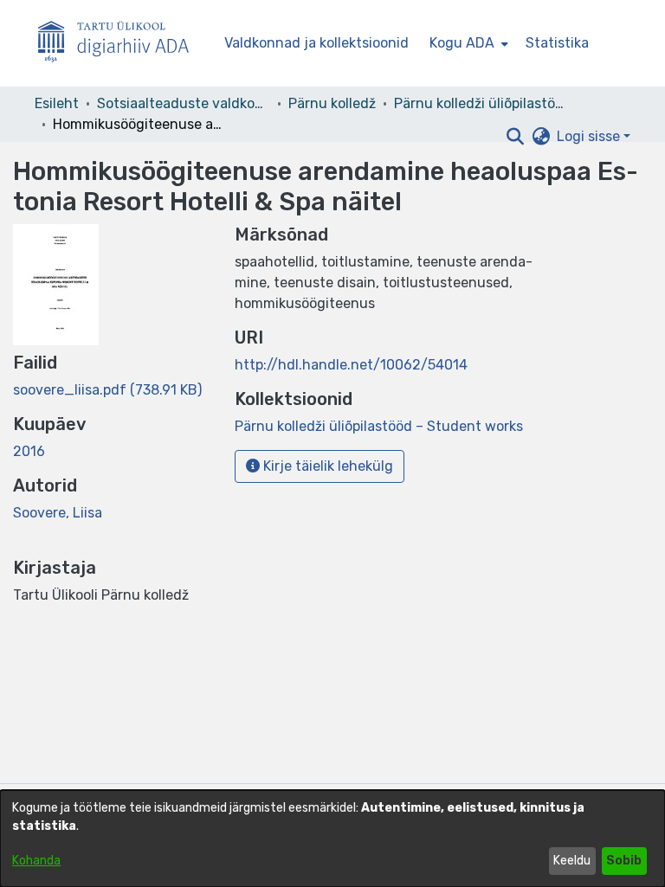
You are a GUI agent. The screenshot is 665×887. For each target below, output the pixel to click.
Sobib (624, 860)
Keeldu (572, 860)
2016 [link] (29, 451)
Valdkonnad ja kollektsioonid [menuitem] (316, 43)
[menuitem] (467, 43)
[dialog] (332, 838)
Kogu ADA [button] (461, 43)
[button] (515, 136)
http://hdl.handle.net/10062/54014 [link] (351, 365)
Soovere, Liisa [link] (57, 513)
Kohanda (36, 860)
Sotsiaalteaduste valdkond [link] (183, 103)
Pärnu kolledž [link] (332, 103)
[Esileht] (120, 44)
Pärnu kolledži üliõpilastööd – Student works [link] (480, 103)
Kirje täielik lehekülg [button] (326, 466)
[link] (107, 390)
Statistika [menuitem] (557, 43)
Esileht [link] (57, 103)
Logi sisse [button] (590, 136)
